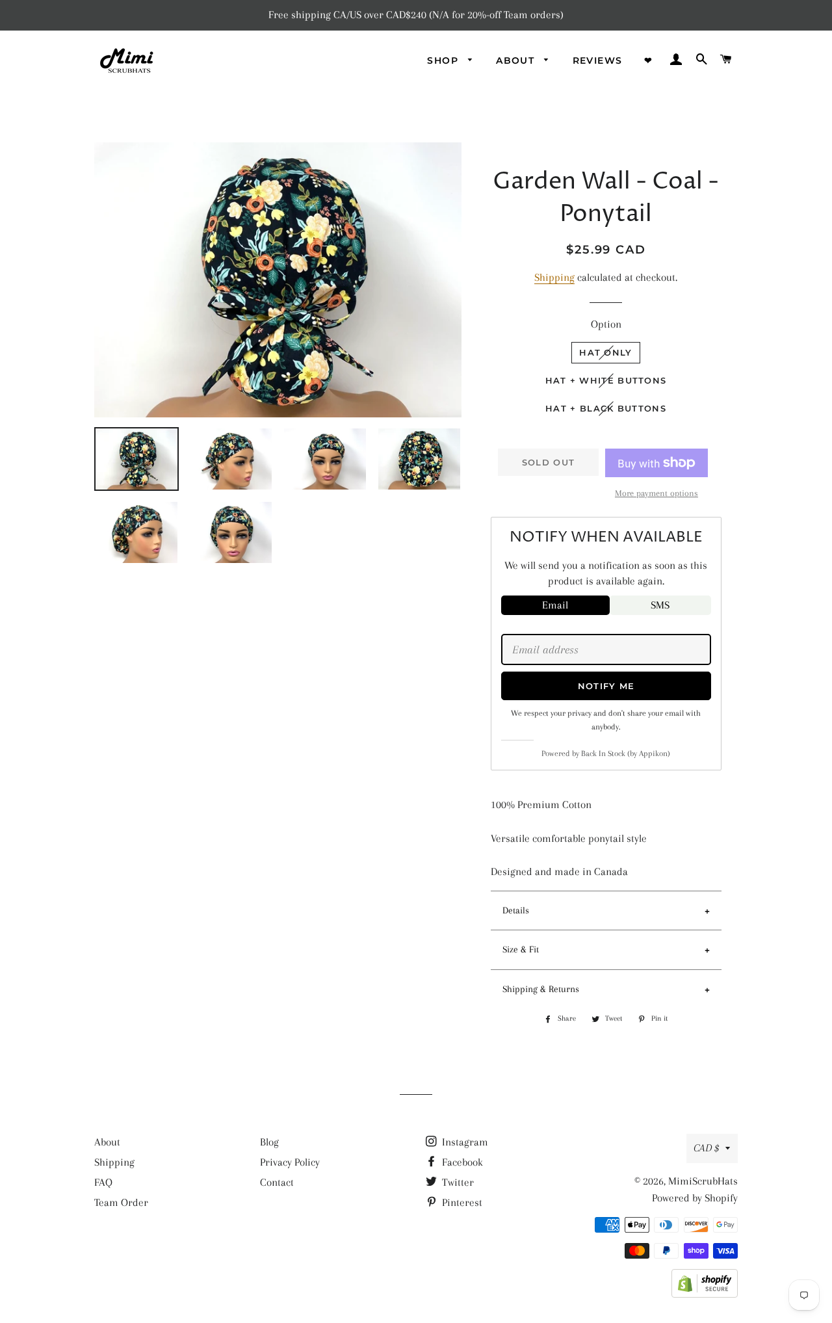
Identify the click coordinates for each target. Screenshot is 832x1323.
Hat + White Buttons (606, 380)
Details (515, 910)
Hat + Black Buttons (605, 408)
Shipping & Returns (540, 989)
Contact (277, 1182)
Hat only (605, 352)
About (107, 1142)
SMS (660, 605)
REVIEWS (598, 60)
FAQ (103, 1182)
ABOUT (517, 60)
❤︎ (648, 60)
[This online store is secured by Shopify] (704, 1294)
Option (606, 324)
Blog (269, 1142)
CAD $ (706, 1148)
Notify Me (606, 686)
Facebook (461, 1162)
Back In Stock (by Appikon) (625, 753)
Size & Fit (520, 949)
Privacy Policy (290, 1162)
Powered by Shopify (695, 1198)
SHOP (444, 60)
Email (555, 605)
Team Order (121, 1202)
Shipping (554, 277)
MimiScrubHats (703, 1181)
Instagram (463, 1142)
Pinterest (460, 1202)
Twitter (456, 1182)
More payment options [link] (656, 493)
